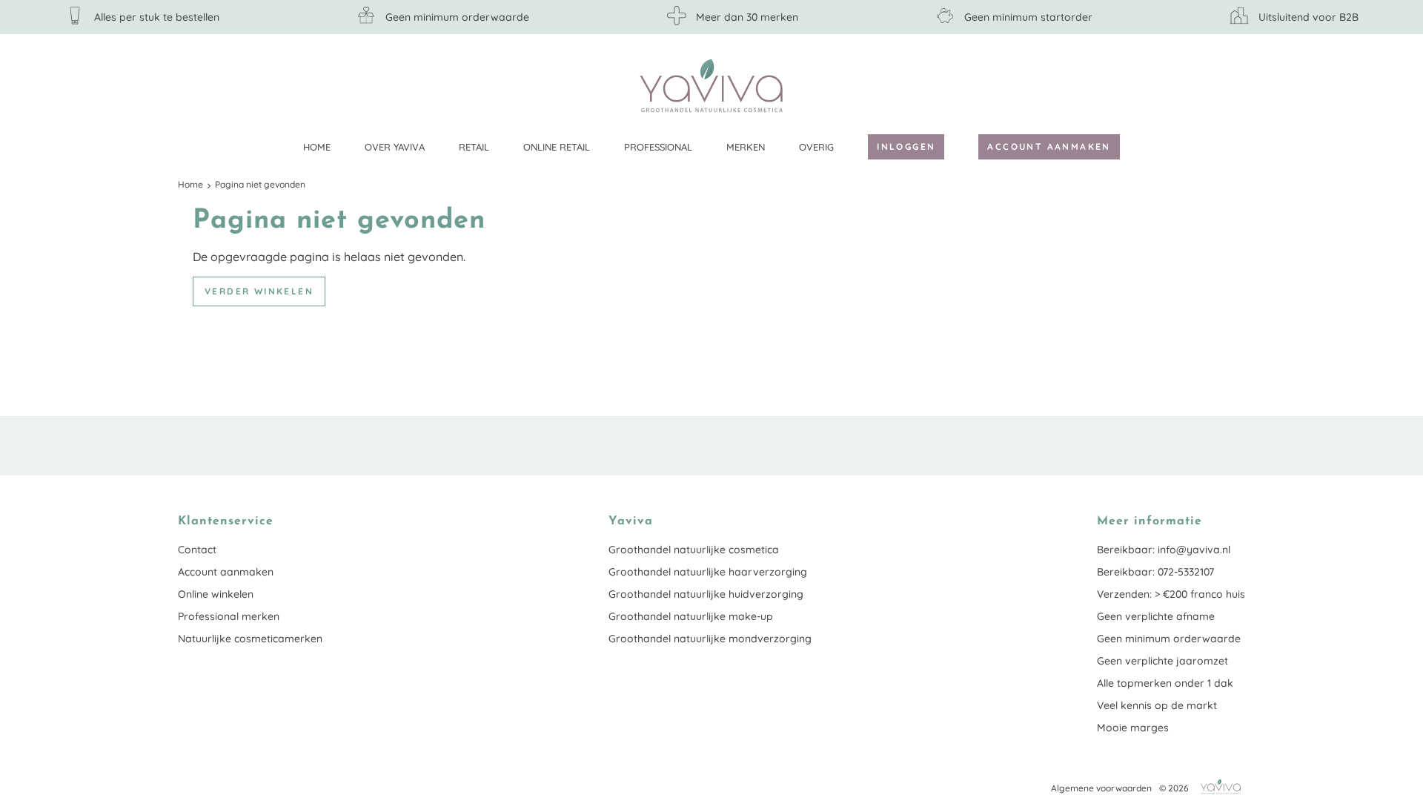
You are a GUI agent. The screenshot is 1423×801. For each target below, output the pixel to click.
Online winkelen (215, 594)
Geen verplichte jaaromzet (1162, 661)
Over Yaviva (395, 147)
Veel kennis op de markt (1157, 705)
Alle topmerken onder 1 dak (1165, 683)
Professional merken (228, 616)
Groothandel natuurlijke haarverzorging (707, 571)
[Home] (711, 86)
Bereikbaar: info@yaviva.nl (1163, 549)
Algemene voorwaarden (1101, 788)
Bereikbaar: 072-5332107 (1155, 571)
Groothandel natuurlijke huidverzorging (705, 594)
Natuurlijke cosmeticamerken (250, 638)
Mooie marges (1133, 727)
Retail (474, 147)
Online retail (556, 147)
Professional (658, 147)
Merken (745, 147)
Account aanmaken (1048, 146)
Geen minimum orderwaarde (1169, 638)
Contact (197, 549)
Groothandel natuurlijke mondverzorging (710, 638)
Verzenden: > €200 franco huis (1171, 594)
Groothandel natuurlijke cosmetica (693, 549)
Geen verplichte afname (1156, 616)
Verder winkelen (259, 291)
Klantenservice (1234, 85)
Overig (816, 147)
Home (317, 147)
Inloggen (906, 146)
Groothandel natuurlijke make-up (690, 616)
